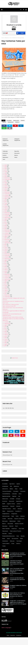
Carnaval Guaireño (6, 491)
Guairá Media (19, 632)
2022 (5, 211)
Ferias (14, 508)
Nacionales (10, 523)
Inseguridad (14, 513)
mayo (6, 171)
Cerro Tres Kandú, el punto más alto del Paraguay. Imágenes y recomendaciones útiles (17, 571)
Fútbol (3, 511)
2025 (5, 168)
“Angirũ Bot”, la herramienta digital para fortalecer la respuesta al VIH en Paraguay (18, 602)
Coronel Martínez (6, 493)
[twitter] (11, 431)
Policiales (4, 533)
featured (18, 506)
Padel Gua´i (14, 528)
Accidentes (4, 483)
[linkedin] (16, 431)
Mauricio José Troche (19, 518)
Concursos (22, 491)
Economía (5, 153)
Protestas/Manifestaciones (8, 536)
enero (6, 189)
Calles (20, 488)
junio (5, 170)
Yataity (4, 546)
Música (4, 122)
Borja (16, 488)
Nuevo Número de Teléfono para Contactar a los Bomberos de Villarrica (17, 594)
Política (10, 533)
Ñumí (16, 526)
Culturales (5, 151)
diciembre (7, 178)
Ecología (18, 498)
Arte (11, 486)
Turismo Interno (5, 543)
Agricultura (12, 483)
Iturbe (17, 516)
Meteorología (13, 521)
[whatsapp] (5, 435)
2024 (5, 176)
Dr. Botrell (12, 498)
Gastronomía (10, 511)
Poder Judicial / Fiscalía (15, 531)
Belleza (11, 488)
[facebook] (21, 9)
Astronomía (5, 488)
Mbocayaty (5, 521)
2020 (5, 238)
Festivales (20, 508)
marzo (6, 174)
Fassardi (12, 506)
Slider (21, 538)
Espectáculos (19, 501)
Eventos (22, 120)
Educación (17, 153)
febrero (6, 187)
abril (5, 167)
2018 (5, 273)
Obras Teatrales (6, 528)
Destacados (16, 120)
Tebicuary (12, 541)
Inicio (2, 37)
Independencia (5, 513)
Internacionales (5, 516)
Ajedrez (18, 483)
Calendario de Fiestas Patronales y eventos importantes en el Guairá (16, 562)
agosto (6, 198)
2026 (5, 165)
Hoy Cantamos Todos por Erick (11, 304)
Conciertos (8, 120)
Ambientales (5, 486)
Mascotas (10, 518)
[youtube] (26, 9)
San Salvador (15, 538)
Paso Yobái (21, 528)
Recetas (23, 536)
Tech (4, 159)
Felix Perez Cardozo (6, 508)
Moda (19, 521)
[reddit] (22, 431)
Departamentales (6, 496)
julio (5, 181)
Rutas (3, 538)
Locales (4, 518)
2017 (5, 293)
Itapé (12, 516)
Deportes (16, 151)
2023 (5, 190)
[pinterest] (11, 435)
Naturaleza (5, 157)
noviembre (7, 179)
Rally (18, 536)
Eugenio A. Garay (11, 503)
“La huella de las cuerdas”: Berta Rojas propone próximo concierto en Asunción (18, 554)
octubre (6, 195)
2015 (5, 342)
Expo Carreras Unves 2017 (9, 306)
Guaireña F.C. (18, 511)
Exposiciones (5, 506)
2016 (5, 337)
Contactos (18, 635)
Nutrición (11, 526)
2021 (5, 228)
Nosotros (12, 635)
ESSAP (3, 503)
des (19, 496)
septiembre (7, 197)
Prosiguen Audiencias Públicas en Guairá (18, 586)
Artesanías (16, 486)
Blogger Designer (10, 632)
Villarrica (7, 37)
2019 (5, 252)
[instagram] (23, 9)
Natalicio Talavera (19, 523)
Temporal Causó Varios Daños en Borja (13, 317)
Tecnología (19, 541)
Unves (12, 543)
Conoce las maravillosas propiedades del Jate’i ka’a (17, 578)
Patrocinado (5, 531)
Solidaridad (10, 122)
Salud (15, 157)
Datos (20, 493)
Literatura (22, 516)
